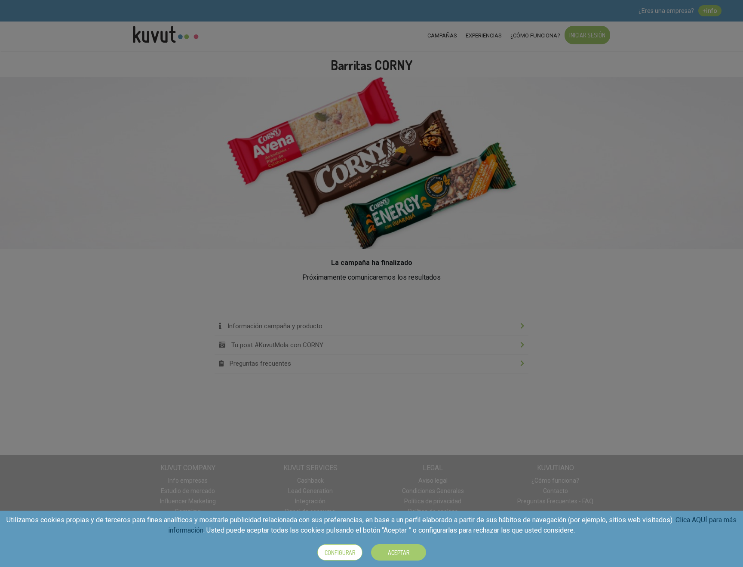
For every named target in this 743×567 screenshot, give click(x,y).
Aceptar (398, 552)
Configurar (340, 552)
